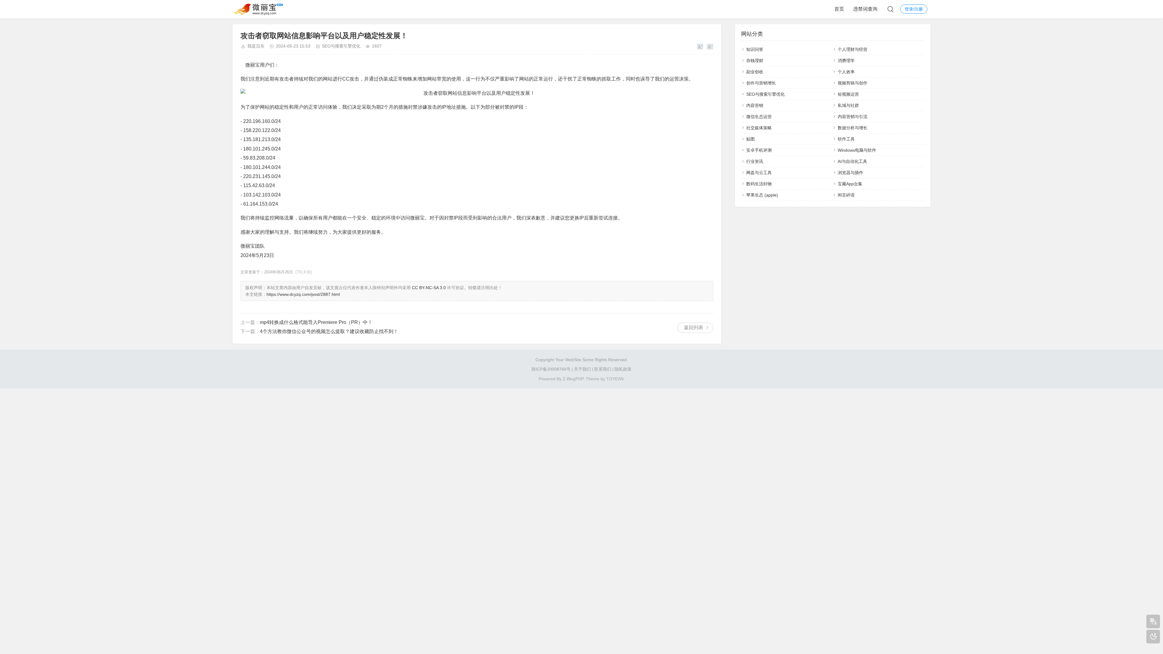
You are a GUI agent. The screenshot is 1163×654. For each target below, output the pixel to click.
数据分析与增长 (852, 127)
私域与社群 (848, 105)
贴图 (750, 139)
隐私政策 (623, 369)
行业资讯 (754, 161)
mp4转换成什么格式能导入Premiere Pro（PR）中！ (316, 322)
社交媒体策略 (759, 127)
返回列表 (693, 327)
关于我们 (582, 369)
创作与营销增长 (761, 83)
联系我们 (602, 369)
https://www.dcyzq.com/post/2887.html (303, 294)
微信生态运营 (759, 116)
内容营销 (754, 105)
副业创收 (754, 71)
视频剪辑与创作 (852, 83)
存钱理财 (754, 60)
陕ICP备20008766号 (551, 369)
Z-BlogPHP (573, 378)
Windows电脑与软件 (857, 150)
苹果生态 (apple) (762, 195)
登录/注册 (914, 9)
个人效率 (846, 71)
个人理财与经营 (852, 49)
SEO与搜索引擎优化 (341, 46)
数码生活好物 (759, 183)
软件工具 (846, 139)
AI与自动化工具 (852, 161)
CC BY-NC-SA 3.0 (429, 287)
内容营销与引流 (852, 116)
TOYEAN (615, 378)
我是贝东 (255, 46)
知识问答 (754, 49)
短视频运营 (848, 94)
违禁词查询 (865, 9)
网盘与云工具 (759, 172)
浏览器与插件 (850, 172)
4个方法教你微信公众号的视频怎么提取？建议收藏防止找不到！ (329, 331)
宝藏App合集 (850, 183)
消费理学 (846, 60)
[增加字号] (700, 47)
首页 (839, 9)
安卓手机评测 (759, 150)
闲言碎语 (846, 195)
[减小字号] (710, 47)
